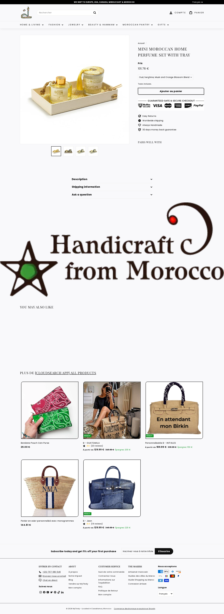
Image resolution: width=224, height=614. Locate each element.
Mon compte (75, 587)
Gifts (162, 24)
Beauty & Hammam (102, 24)
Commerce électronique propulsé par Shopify (134, 608)
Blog (71, 579)
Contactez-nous (107, 576)
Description (79, 179)
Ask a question (82, 194)
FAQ (100, 586)
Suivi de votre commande (111, 572)
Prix (140, 63)
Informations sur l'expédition (106, 581)
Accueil (141, 43)
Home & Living (30, 24)
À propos (73, 572)
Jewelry (74, 24)
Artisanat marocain (138, 572)
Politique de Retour (108, 590)
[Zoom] (74, 89)
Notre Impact (75, 576)
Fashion (55, 24)
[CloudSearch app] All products (65, 373)
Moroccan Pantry (137, 24)
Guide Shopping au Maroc (141, 579)
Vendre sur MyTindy (78, 583)
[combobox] (67, 12)
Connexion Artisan (137, 583)
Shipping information (86, 187)
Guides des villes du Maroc (141, 576)
